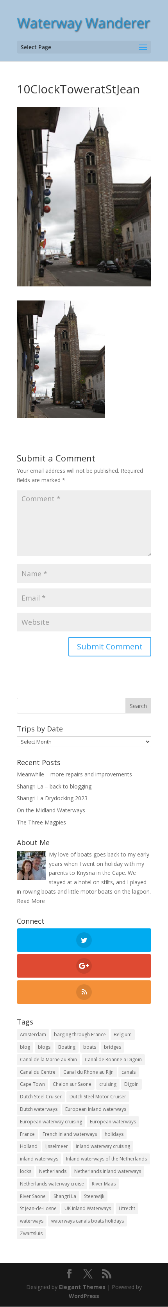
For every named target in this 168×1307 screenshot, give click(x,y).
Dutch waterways (38, 1109)
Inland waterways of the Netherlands (106, 1158)
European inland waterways (95, 1109)
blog (25, 1047)
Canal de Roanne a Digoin (113, 1059)
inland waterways (39, 1158)
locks (25, 1171)
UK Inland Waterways (87, 1208)
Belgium (123, 1034)
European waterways (113, 1121)
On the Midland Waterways (51, 810)
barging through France (80, 1034)
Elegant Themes (82, 1287)
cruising (107, 1084)
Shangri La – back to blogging (54, 786)
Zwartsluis (31, 1233)
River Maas (104, 1183)
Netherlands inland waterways (107, 1171)
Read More (31, 901)
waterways (31, 1221)
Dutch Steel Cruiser (41, 1096)
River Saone (33, 1196)
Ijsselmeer (56, 1146)
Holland (29, 1146)
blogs (44, 1047)
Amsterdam (33, 1034)
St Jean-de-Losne (38, 1208)
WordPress (84, 1296)
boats (89, 1047)
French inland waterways (70, 1134)
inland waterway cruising (103, 1146)
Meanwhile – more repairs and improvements (74, 774)
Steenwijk (94, 1196)
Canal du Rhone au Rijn (88, 1072)
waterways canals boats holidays (87, 1221)
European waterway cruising (51, 1121)
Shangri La (65, 1196)
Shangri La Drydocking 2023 (52, 798)
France (27, 1134)
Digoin (131, 1084)
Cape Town (32, 1084)
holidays (114, 1134)
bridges (112, 1047)
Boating (66, 1047)
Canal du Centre (37, 1072)
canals (129, 1072)
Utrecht (127, 1208)
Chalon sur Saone (72, 1084)
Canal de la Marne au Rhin (48, 1059)
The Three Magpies (41, 822)
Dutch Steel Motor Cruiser (98, 1096)
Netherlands (52, 1171)
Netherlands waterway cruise (52, 1183)
